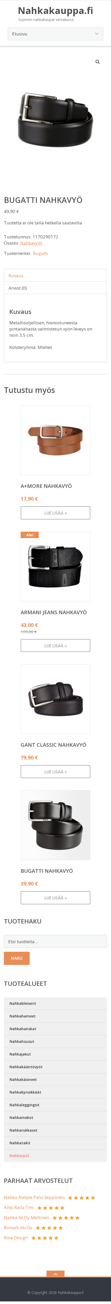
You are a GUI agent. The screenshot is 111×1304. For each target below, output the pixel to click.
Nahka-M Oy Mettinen (26, 1217)
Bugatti (40, 253)
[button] (97, 61)
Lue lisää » (55, 513)
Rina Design (16, 1238)
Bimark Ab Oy (18, 1227)
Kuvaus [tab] (16, 276)
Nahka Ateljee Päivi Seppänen (34, 1197)
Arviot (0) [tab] (18, 288)
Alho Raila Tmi (19, 1207)
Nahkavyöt (31, 243)
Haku (16, 958)
